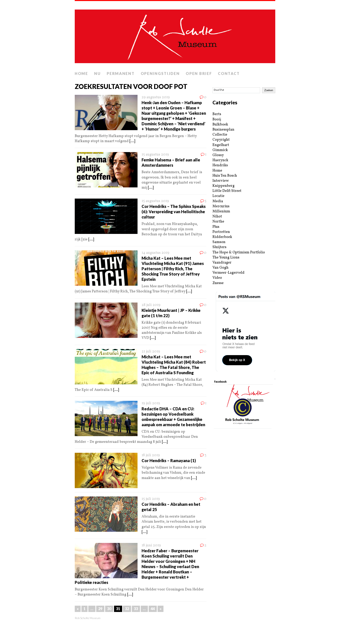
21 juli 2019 (151, 351)
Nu (97, 73)
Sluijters (219, 247)
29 (100, 608)
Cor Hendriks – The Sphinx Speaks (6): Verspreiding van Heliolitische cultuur (174, 211)
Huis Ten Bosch (224, 175)
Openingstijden (160, 73)
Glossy (218, 155)
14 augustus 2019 (155, 252)
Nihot (217, 216)
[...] (132, 141)
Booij (216, 119)
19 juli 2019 (151, 403)
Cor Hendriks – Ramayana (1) (169, 460)
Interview (220, 180)
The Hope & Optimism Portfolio (238, 252)
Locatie (218, 196)
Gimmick (220, 150)
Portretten (221, 232)
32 (127, 608)
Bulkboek (220, 124)
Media (217, 201)
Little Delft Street (226, 190)
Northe (218, 221)
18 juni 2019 (151, 545)
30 (109, 608)
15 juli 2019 (151, 499)
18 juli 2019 (151, 455)
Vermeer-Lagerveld (228, 272)
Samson (218, 242)
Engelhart (220, 145)
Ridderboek (222, 237)
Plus (215, 226)
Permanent (120, 73)
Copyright (221, 139)
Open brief (199, 73)
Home (81, 73)
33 (136, 608)
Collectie (219, 134)
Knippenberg (223, 185)
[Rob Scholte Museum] (175, 35)
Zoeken (268, 90)
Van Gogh (220, 267)
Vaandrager (222, 262)
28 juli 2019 (151, 305)
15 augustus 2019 (155, 154)
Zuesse (218, 283)
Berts (216, 114)
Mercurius (220, 206)
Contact (229, 73)
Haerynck (220, 160)
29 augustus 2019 (156, 97)
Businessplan (223, 129)
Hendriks (220, 165)
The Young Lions (225, 257)
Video (217, 277)
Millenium (221, 211)
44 (153, 608)
